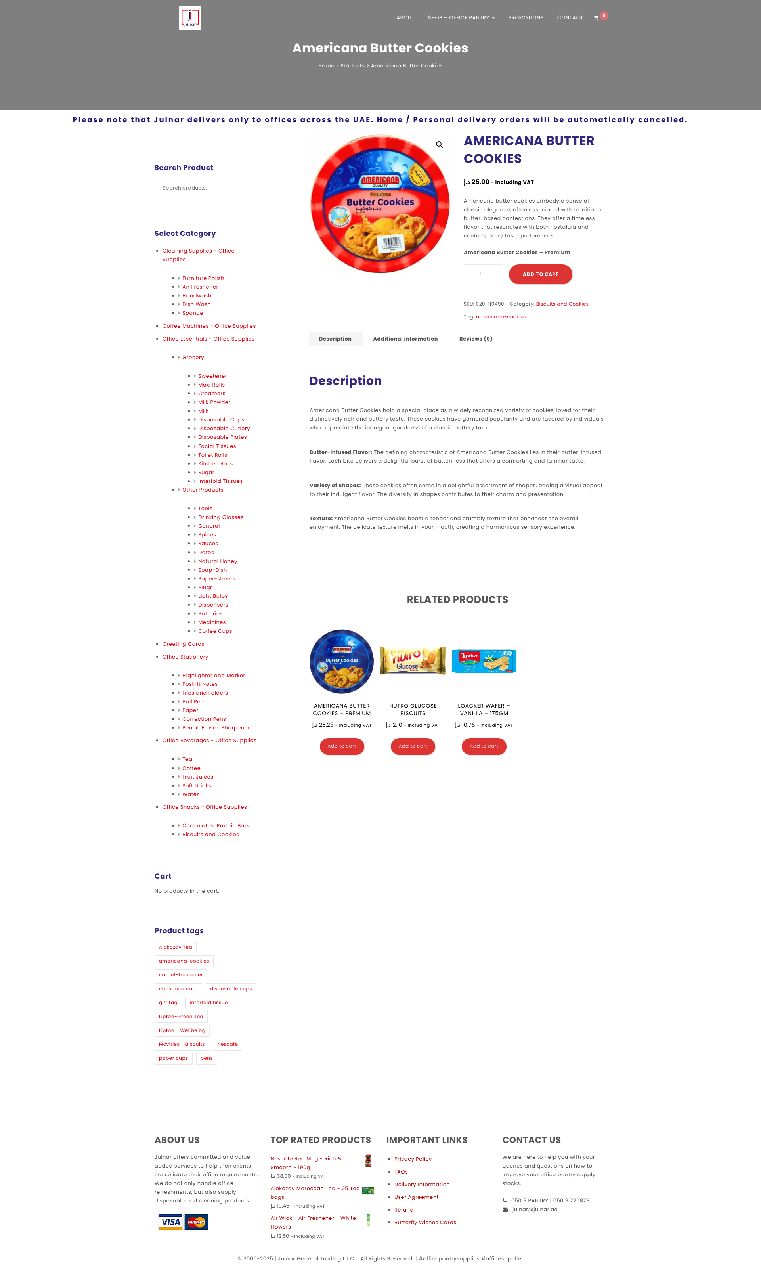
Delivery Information (422, 1184)
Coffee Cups (215, 631)
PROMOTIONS (525, 17)
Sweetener (212, 376)
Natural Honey (217, 561)
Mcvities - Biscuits (182, 1044)
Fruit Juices (197, 777)
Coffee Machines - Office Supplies (209, 326)
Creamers (212, 393)
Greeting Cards (184, 644)
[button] (439, 145)
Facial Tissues (217, 446)
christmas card (178, 989)
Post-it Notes (200, 684)
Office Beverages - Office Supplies (209, 740)
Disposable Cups (221, 419)
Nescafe (227, 1044)
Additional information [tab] (405, 339)
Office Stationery (185, 656)
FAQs (401, 1171)
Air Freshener (200, 287)
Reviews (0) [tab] (476, 339)
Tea (187, 759)
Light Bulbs (213, 596)
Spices (207, 534)
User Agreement (416, 1197)
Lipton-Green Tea (181, 1016)
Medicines (212, 622)
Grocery (193, 357)
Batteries (210, 613)
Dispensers (213, 605)
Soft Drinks (196, 785)
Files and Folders (205, 693)
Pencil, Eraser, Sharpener (216, 727)
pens (207, 1058)
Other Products (203, 490)
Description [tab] (335, 339)
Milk (203, 411)
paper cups (173, 1058)
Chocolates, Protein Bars (215, 825)
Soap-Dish (212, 570)
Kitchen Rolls (215, 463)
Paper (190, 710)
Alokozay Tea (175, 947)
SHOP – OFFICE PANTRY (459, 17)
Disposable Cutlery (224, 428)
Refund (404, 1210)
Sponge (192, 313)
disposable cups (231, 989)
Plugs (205, 587)
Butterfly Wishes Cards (425, 1222)
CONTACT (570, 17)
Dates (206, 552)
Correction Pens (204, 719)
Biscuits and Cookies (210, 834)
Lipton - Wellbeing (182, 1030)
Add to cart (541, 274)
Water (190, 794)
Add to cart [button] (342, 746)
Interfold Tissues (220, 481)
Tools (205, 508)
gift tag (168, 1002)
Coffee (191, 768)
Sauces (208, 543)
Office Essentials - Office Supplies (208, 339)
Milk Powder (214, 402)
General (209, 526)
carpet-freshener (181, 975)
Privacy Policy (413, 1159)
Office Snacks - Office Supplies (205, 807)
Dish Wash (196, 304)
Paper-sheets (216, 578)
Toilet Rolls (212, 455)
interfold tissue (209, 1002)
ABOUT (406, 17)
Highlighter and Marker (213, 675)
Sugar (206, 472)
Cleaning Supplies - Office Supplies (199, 255)
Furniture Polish (203, 278)
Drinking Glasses (221, 517)
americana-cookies (184, 961)
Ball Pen (193, 701)
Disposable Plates (222, 437)
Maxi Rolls (211, 385)
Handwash (196, 295)
